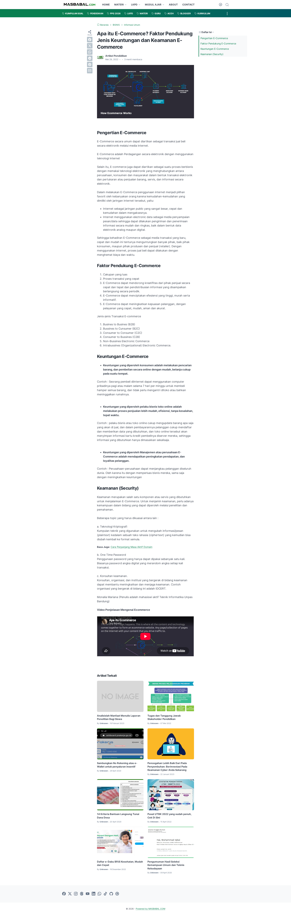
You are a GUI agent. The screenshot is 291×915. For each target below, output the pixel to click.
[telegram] (89, 58)
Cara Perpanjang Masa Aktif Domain (131, 546)
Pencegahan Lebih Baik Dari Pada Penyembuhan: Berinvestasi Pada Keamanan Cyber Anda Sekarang (167, 766)
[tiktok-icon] (105, 894)
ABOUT (173, 4)
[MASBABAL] (79, 4)
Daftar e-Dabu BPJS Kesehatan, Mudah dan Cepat (120, 863)
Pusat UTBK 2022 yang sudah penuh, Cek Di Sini (169, 816)
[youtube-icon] (87, 894)
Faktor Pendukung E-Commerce (218, 43)
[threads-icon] (82, 894)
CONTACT (188, 4)
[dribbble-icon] (117, 894)
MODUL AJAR (153, 4)
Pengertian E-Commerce (214, 38)
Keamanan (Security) (212, 54)
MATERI (119, 4)
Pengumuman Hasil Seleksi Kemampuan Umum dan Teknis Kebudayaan (165, 865)
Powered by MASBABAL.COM (150, 908)
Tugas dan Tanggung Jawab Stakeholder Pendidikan (164, 717)
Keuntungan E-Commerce (215, 48)
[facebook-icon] (64, 894)
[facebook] (89, 39)
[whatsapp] (89, 52)
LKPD (134, 4)
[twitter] (89, 46)
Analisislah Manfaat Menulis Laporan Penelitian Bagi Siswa (118, 717)
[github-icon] (111, 894)
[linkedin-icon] (93, 894)
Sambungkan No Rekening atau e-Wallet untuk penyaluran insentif (117, 765)
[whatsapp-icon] (99, 894)
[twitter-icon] (70, 894)
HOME (106, 4)
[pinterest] (89, 64)
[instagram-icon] (76, 894)
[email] (89, 70)
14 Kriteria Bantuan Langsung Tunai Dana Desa (118, 816)
